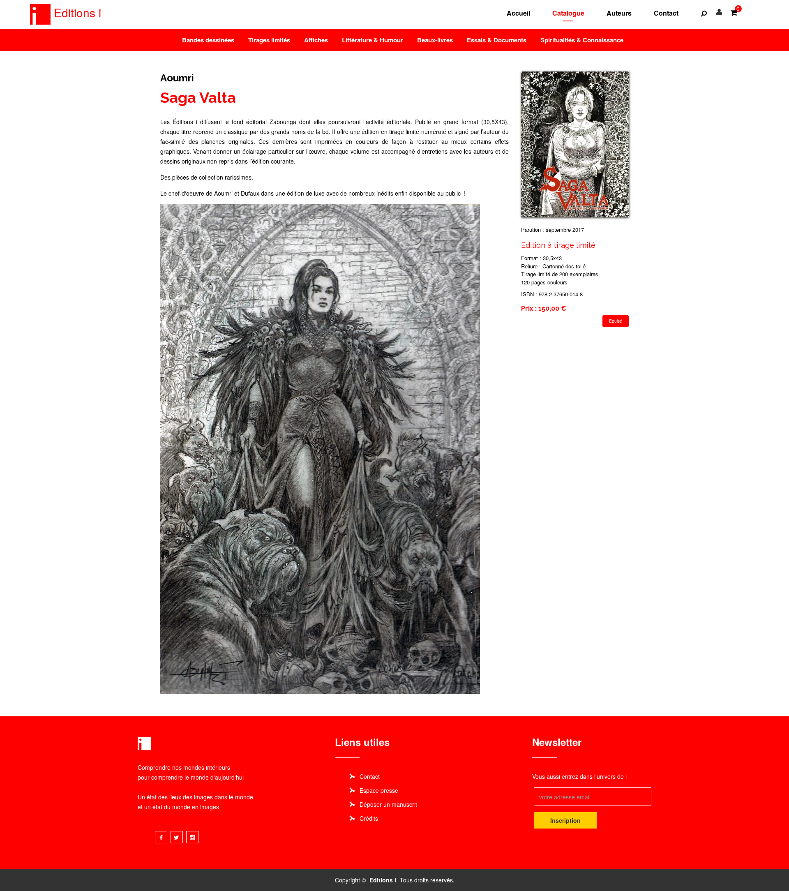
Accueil (518, 13)
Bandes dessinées (208, 39)
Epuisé (615, 321)
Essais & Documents (496, 39)
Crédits (369, 818)
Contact (666, 13)
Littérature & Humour (372, 39)
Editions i (76, 12)
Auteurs (619, 13)
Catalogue (568, 13)
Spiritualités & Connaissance (581, 39)
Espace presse (379, 790)
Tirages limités (269, 39)
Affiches (316, 39)
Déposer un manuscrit (388, 804)
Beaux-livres (435, 39)
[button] (704, 13)
